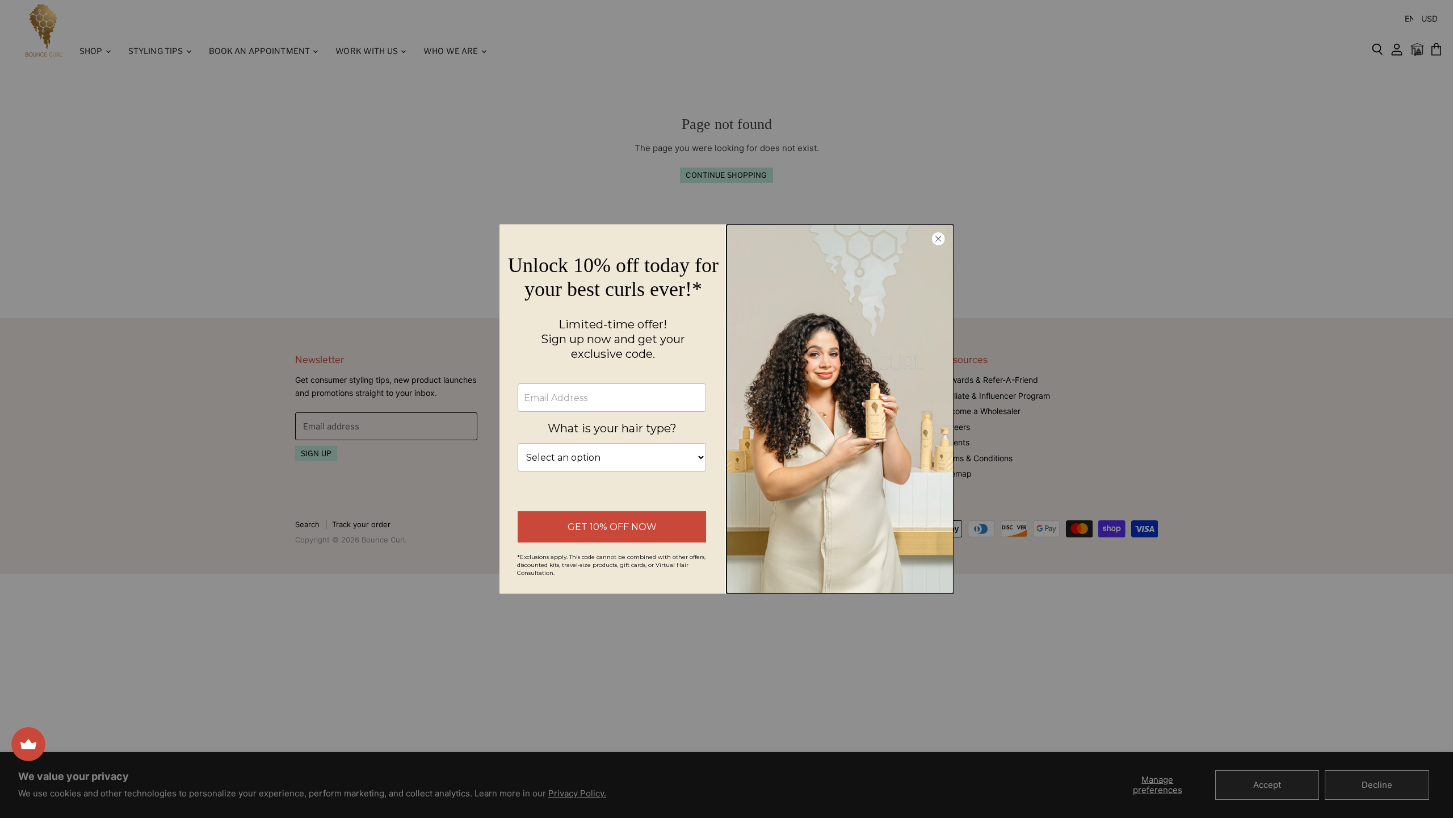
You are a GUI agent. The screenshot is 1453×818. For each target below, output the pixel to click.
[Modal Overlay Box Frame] (726, 409)
